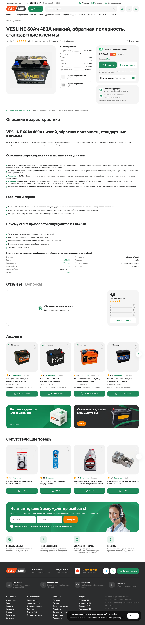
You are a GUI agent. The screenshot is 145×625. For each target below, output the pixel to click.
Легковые (57, 600)
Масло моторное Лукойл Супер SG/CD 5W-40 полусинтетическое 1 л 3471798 (89, 482)
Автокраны (57, 618)
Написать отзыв (123, 320)
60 (69, 257)
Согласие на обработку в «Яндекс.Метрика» (121, 602)
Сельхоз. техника (60, 612)
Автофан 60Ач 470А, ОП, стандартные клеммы (17, 380)
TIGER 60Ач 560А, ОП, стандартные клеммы (50, 380)
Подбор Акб (32, 612)
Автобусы (57, 609)
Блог (41, 15)
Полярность (13, 181)
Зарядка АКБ (84, 600)
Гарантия (81, 15)
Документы (102, 15)
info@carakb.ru (62, 570)
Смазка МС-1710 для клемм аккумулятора (52, 482)
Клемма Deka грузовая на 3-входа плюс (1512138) (123, 482)
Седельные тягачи (60, 606)
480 (69, 266)
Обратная (66, 263)
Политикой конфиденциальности (62, 526)
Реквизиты (10, 615)
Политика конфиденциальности (117, 597)
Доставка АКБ (84, 606)
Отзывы (33, 15)
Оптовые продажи (34, 615)
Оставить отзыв (38, 41)
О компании (11, 600)
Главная (9, 21)
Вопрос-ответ (22, 15)
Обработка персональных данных (117, 599)
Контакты (113, 15)
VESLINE (67, 260)
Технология (13, 176)
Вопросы (33, 284)
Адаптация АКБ (85, 609)
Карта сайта (108, 605)
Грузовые (57, 603)
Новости (9, 606)
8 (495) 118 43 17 (34, 3)
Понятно (133, 616)
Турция (67, 272)
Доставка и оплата (52, 15)
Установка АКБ (85, 603)
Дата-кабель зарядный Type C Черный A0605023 (20, 482)
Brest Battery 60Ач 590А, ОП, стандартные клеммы (87, 380)
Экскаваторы (58, 615)
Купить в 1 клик (127, 65)
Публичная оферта (111, 608)
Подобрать (70, 520)
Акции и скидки (69, 15)
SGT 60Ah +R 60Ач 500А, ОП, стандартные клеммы (119, 380)
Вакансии (91, 15)
